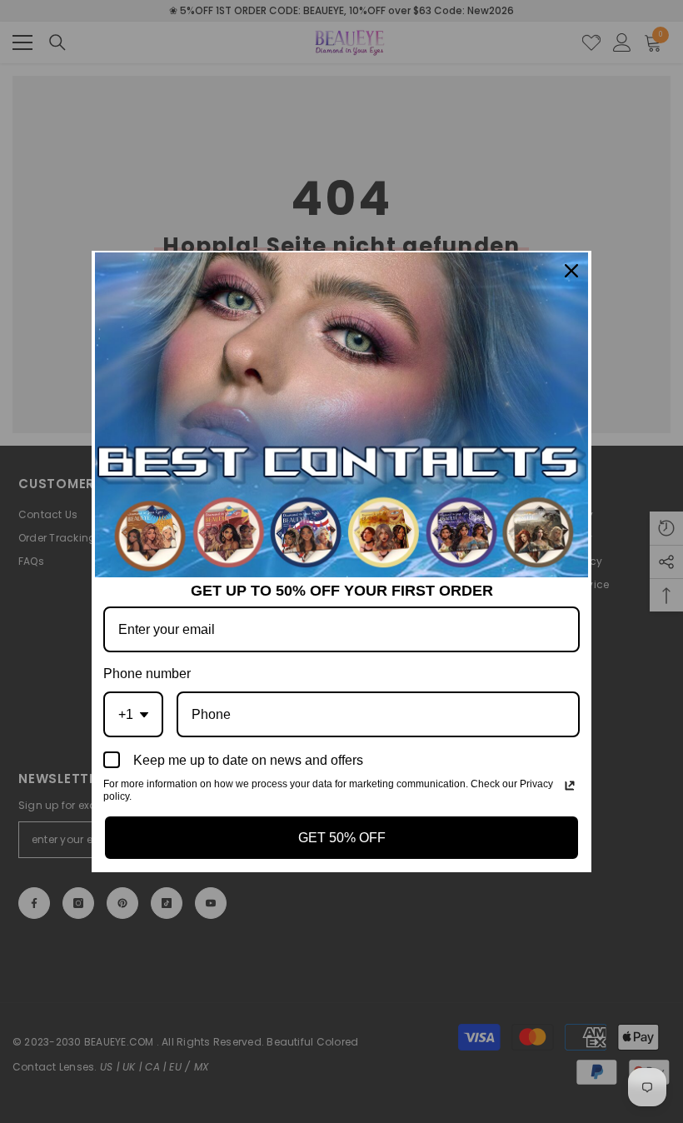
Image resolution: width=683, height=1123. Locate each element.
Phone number (147, 673)
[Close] (571, 271)
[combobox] (133, 714)
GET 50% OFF (342, 838)
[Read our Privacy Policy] (570, 786)
